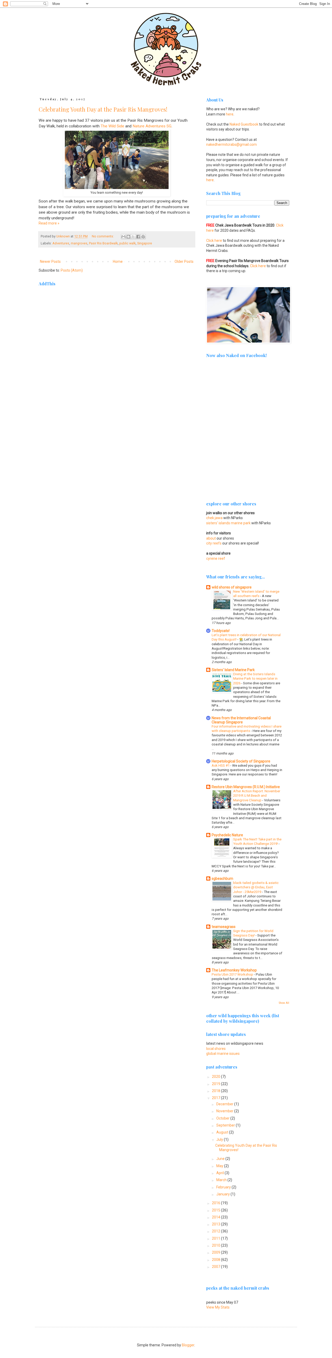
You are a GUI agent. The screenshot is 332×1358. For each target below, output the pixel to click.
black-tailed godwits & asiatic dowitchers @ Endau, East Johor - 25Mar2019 (256, 887)
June (220, 1159)
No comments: (103, 236)
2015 (216, 1210)
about (211, 538)
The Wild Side (112, 126)
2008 (216, 1260)
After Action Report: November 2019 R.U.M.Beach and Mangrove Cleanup (256, 795)
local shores (216, 1049)
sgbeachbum (222, 878)
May (220, 1166)
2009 (216, 1252)
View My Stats (218, 1307)
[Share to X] (133, 236)
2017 (216, 1098)
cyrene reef (215, 558)
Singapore (144, 243)
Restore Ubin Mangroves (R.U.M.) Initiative (246, 787)
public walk (127, 243)
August (222, 1132)
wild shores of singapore (232, 587)
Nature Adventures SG (152, 126)
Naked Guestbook (244, 124)
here (229, 114)
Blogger (188, 1345)
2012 (216, 1231)
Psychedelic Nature (227, 835)
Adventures (60, 243)
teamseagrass (224, 927)
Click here (214, 240)
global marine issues (223, 1053)
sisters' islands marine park (228, 523)
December (225, 1104)
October (223, 1118)
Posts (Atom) (72, 270)
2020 (216, 1076)
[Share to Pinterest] (143, 236)
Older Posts (184, 261)
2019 (216, 1084)
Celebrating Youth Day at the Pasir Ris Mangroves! (103, 109)
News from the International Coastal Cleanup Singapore (241, 720)
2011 (216, 1238)
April (220, 1173)
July (220, 1139)
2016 (216, 1203)
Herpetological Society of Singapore (241, 761)
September (226, 1125)
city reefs (214, 543)
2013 (216, 1224)
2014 (216, 1217)
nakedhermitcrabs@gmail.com (231, 144)
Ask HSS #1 (221, 765)
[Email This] (123, 236)
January (223, 1194)
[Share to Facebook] (138, 236)
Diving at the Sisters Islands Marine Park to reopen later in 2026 (255, 678)
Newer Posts (50, 261)
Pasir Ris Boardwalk (103, 243)
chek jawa (214, 518)
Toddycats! (221, 631)
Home (118, 261)
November (225, 1111)
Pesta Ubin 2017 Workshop (233, 974)
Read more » (49, 223)
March (221, 1180)
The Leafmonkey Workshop (234, 970)
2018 (216, 1091)
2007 (216, 1267)
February (224, 1187)
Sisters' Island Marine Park (233, 670)
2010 (216, 1245)
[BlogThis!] (128, 236)
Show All (284, 1003)
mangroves (79, 243)
